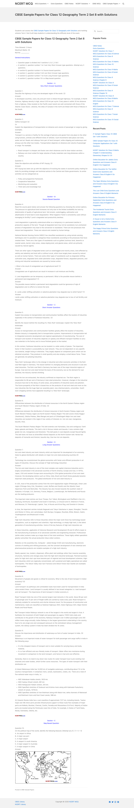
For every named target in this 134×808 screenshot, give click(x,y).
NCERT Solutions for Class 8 (103, 83)
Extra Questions (99, 48)
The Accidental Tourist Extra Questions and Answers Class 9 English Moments (104, 212)
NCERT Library (20, 804)
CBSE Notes (97, 46)
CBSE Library (20, 802)
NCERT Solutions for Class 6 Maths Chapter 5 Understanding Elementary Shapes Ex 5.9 (106, 152)
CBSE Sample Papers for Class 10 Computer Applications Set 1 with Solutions (105, 143)
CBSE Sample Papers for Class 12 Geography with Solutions (55, 31)
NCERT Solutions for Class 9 (103, 96)
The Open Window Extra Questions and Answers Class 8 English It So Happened (106, 183)
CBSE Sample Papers (27, 790)
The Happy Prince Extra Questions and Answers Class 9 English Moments (105, 231)
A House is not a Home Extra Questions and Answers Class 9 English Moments (104, 221)
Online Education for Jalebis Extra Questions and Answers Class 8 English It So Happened (105, 162)
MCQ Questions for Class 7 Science (106, 106)
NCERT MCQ (73, 802)
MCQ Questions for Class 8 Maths (105, 98)
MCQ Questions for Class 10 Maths (106, 62)
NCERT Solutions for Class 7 (103, 51)
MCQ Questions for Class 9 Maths (105, 69)
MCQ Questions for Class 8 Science (106, 54)
